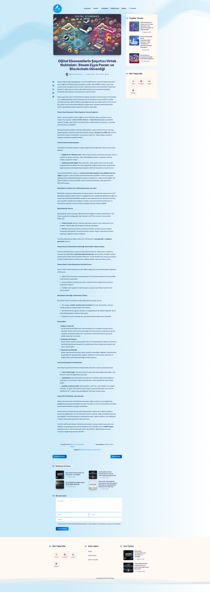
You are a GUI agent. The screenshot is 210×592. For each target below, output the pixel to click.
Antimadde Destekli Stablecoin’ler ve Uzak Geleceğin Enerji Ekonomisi (107, 473)
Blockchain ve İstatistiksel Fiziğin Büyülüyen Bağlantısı (147, 57)
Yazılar (95, 8)
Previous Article (59, 456)
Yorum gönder (62, 529)
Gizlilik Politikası (92, 555)
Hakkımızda (115, 8)
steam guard (97, 449)
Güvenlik (81, 444)
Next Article (116, 456)
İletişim (123, 8)
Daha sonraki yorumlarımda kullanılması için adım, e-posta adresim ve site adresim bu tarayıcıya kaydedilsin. (89, 524)
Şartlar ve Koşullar (93, 559)
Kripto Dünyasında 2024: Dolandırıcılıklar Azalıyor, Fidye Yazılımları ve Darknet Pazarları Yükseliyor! (146, 42)
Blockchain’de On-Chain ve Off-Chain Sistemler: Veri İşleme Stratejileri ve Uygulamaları (147, 26)
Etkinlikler (104, 8)
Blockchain (74, 444)
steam (90, 449)
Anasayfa (87, 8)
